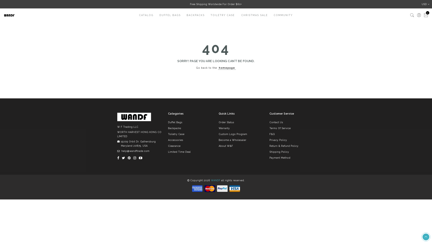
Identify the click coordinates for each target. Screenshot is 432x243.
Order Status (226, 122)
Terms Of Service (280, 128)
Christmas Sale (254, 15)
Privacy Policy (278, 140)
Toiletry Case (223, 15)
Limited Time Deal (179, 152)
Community (283, 15)
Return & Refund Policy (284, 146)
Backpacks (196, 15)
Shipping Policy (279, 152)
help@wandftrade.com (136, 151)
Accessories (175, 140)
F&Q (272, 134)
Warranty (224, 128)
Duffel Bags (170, 15)
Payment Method (279, 157)
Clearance (174, 146)
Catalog (146, 15)
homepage (227, 67)
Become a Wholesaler (232, 140)
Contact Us (276, 122)
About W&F (226, 146)
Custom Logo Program (233, 134)
